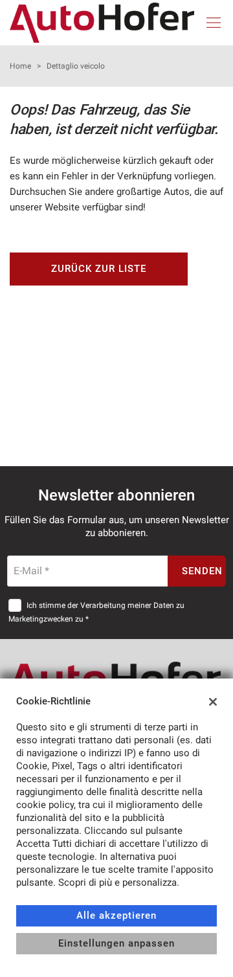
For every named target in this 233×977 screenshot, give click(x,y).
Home (20, 66)
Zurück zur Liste (98, 269)
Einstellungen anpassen (116, 943)
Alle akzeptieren (116, 915)
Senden (202, 571)
